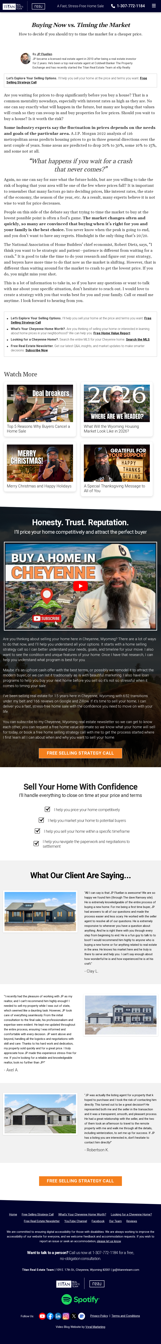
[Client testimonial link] (40, 911)
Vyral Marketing (95, 1327)
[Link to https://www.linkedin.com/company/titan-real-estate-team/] (58, 1316)
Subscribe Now (37, 350)
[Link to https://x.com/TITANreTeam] (73, 1316)
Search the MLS (138, 339)
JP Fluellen (44, 54)
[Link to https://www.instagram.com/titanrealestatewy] (65, 1316)
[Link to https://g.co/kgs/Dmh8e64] (81, 1316)
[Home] (23, 6)
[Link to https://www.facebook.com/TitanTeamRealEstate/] (50, 1316)
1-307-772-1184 (130, 6)
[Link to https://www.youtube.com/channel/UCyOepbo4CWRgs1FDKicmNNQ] (42, 1316)
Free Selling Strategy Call (80, 753)
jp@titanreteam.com (126, 1270)
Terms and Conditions (126, 1316)
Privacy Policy (99, 1316)
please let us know (109, 1241)
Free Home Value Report (111, 333)
